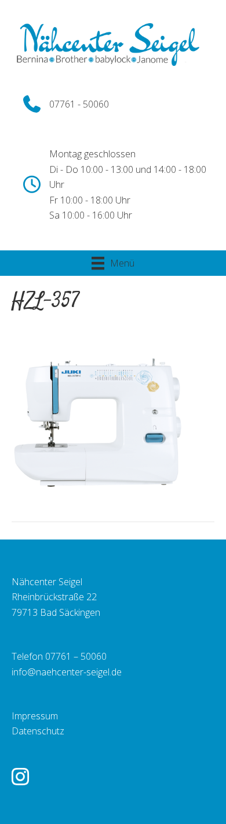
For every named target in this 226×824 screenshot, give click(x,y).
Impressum (35, 716)
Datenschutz (38, 731)
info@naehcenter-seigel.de (67, 672)
